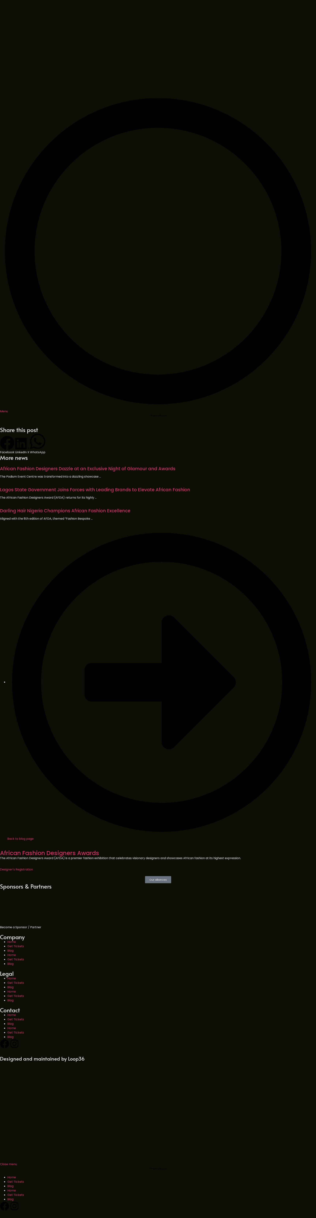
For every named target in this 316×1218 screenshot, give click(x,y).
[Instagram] (14, 1043)
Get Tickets (15, 946)
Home (11, 942)
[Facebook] (4, 1043)
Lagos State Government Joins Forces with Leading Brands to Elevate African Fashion (95, 490)
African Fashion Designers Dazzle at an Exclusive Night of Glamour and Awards (87, 469)
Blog (10, 951)
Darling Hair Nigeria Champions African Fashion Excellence (65, 511)
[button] (7, 445)
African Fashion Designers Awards (49, 853)
